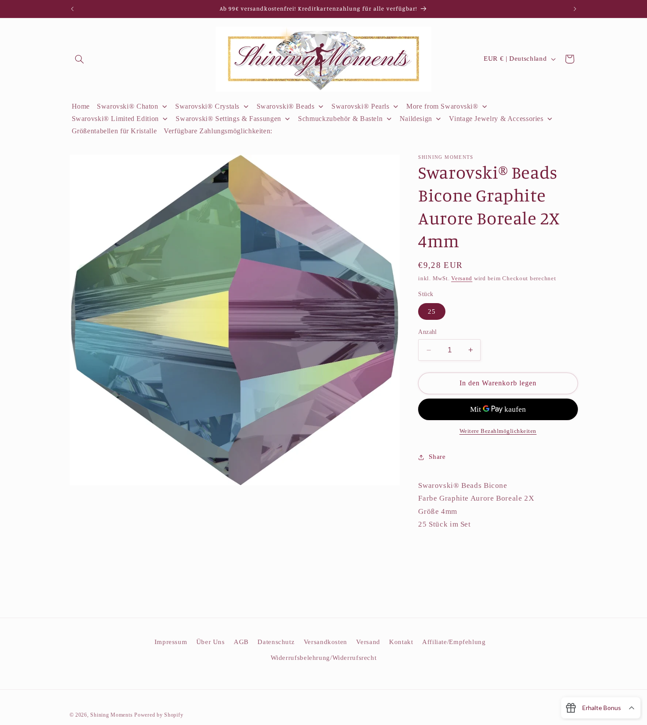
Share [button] (437, 456)
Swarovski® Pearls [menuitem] (360, 106)
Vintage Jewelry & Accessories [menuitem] (496, 118)
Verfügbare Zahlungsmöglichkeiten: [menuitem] (218, 131)
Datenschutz (275, 641)
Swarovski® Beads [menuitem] (286, 106)
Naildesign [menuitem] (416, 118)
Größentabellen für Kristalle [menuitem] (114, 131)
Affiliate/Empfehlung (454, 641)
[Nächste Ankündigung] (575, 9)
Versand (461, 278)
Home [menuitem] (81, 106)
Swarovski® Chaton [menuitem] (127, 106)
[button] (80, 59)
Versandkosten (325, 641)
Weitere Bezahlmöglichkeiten (498, 431)
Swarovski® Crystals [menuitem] (207, 106)
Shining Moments (112, 715)
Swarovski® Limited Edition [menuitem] (115, 118)
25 (432, 311)
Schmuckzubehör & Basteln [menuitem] (340, 118)
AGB (241, 641)
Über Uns (210, 641)
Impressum (170, 641)
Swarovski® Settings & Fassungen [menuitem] (228, 118)
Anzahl (427, 332)
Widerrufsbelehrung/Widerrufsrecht (324, 657)
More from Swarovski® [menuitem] (442, 106)
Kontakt (401, 641)
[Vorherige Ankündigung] (72, 9)
